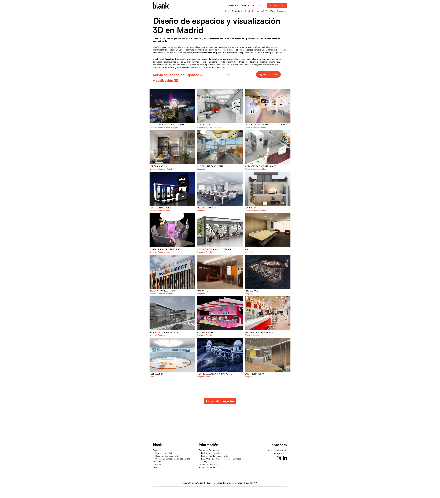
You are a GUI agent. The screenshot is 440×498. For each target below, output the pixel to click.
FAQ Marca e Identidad (211, 453)
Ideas (155, 467)
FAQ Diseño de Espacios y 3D (214, 456)
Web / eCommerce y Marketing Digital (172, 458)
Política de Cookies (207, 467)
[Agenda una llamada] (268, 74)
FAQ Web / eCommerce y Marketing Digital (221, 458)
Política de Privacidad (208, 464)
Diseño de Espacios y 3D (166, 456)
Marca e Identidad (163, 453)
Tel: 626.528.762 (277, 5)
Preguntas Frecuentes (209, 450)
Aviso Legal (204, 461)
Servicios (157, 450)
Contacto (157, 464)
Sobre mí (157, 461)
